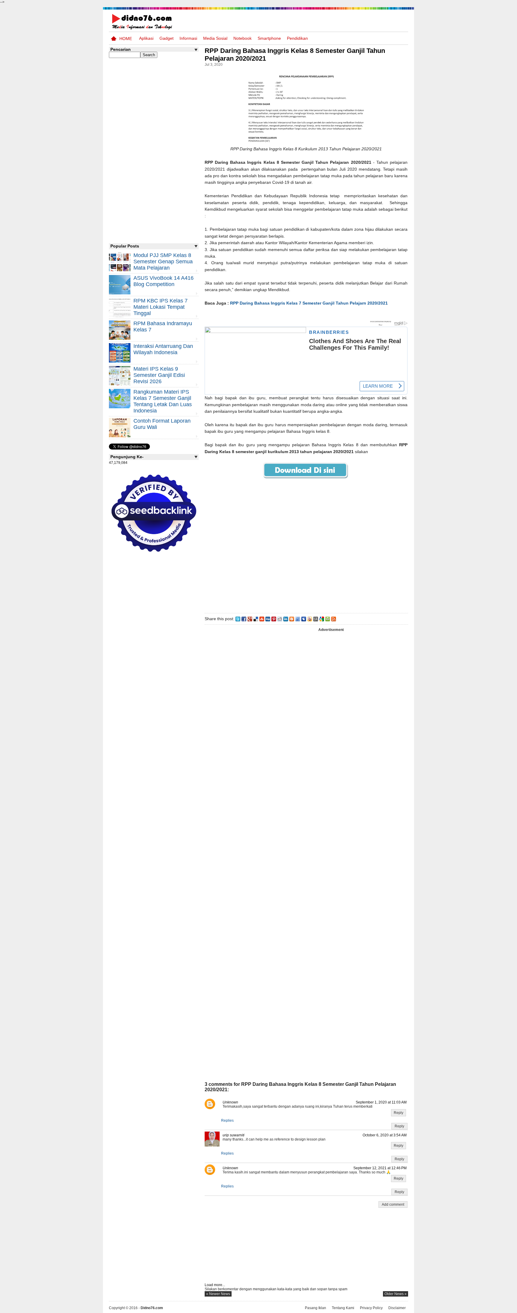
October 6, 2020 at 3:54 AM (385, 1135)
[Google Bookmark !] (321, 618)
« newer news (218, 1294)
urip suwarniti (233, 1135)
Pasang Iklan (315, 1308)
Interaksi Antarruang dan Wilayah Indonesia (163, 349)
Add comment (393, 1204)
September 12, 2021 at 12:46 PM (380, 1168)
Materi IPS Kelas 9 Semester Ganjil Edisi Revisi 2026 (159, 375)
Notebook (242, 38)
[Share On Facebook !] (243, 618)
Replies (227, 1120)
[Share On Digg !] (267, 618)
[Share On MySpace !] (303, 618)
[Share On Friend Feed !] (297, 618)
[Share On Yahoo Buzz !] (309, 618)
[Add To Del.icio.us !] (255, 618)
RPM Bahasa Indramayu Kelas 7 (162, 326)
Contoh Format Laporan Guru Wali (162, 424)
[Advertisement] (306, 549)
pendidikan (297, 38)
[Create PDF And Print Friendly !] (327, 618)
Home (125, 38)
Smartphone (269, 38)
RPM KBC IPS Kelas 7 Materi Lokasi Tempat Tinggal (160, 307)
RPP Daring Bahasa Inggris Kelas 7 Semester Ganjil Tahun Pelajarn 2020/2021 (309, 303)
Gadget (166, 38)
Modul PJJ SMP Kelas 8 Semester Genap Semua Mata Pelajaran (163, 261)
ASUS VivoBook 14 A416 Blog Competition (163, 281)
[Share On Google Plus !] (249, 618)
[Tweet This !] (237, 618)
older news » (395, 1294)
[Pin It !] (273, 618)
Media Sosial (215, 38)
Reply (398, 1113)
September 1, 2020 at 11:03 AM (381, 1102)
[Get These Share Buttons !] (315, 618)
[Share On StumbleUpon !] (261, 618)
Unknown (230, 1102)
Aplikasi (146, 38)
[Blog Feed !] (333, 618)
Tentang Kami (343, 1308)
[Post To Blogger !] (291, 618)
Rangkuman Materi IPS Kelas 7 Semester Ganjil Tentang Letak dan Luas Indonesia (162, 401)
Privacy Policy (371, 1308)
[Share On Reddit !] (279, 618)
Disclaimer (397, 1308)
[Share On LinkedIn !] (285, 618)
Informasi (188, 38)
